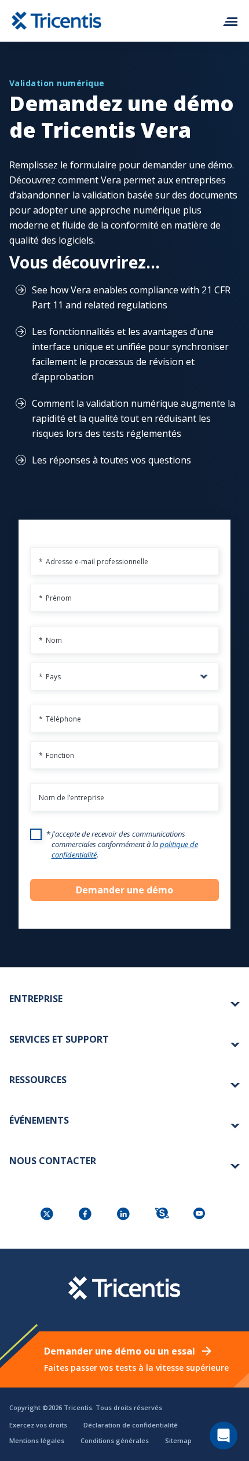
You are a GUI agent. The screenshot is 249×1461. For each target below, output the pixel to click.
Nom (50, 640)
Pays (50, 677)
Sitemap (178, 1440)
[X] (48, 1215)
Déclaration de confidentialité (130, 1424)
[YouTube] (200, 1215)
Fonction (56, 755)
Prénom (55, 598)
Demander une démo (124, 890)
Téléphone (60, 719)
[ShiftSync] (162, 1215)
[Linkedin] (124, 1215)
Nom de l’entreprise (71, 798)
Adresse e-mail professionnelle (93, 561)
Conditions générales (114, 1440)
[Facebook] (86, 1215)
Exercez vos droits (38, 1424)
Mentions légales (36, 1440)
